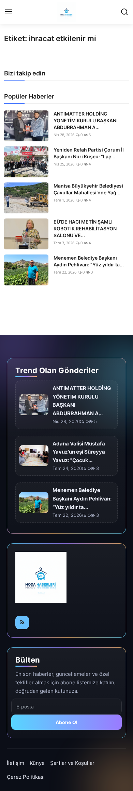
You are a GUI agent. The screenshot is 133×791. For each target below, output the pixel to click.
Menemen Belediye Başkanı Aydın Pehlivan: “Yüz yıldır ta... (89, 261)
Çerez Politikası (26, 777)
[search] (124, 11)
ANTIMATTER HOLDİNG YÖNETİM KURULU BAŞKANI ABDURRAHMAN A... (86, 120)
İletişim (15, 763)
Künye (37, 763)
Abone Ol (67, 722)
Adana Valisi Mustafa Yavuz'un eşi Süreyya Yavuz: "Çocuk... (79, 452)
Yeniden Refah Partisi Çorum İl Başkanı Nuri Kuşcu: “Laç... (89, 153)
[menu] (8, 11)
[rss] (22, 622)
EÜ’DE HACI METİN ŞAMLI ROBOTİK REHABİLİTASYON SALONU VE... (85, 228)
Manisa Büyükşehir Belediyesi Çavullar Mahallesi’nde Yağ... (88, 189)
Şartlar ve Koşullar (72, 763)
